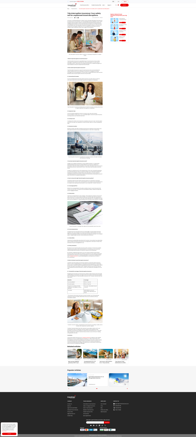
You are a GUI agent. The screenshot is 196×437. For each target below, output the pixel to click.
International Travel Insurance (89, 403)
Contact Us (69, 403)
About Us (69, 405)
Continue (9, 433)
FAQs (102, 405)
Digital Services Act (71, 413)
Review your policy (104, 409)
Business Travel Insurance (88, 409)
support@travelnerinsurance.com (122, 403)
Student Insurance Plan (96, 5)
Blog (68, 8)
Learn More (4, 431)
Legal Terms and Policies (72, 407)
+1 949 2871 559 (118, 405)
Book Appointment (87, 415)
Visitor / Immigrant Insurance (89, 405)
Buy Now (124, 5)
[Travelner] (72, 5)
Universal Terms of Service (72, 409)
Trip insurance (74, 8)
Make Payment (104, 411)
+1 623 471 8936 (80, 1)
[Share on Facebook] (74, 17)
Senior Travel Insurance (88, 407)
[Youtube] (90, 425)
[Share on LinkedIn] (78, 17)
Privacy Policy (70, 411)
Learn (103, 5)
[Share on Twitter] (76, 17)
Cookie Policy (70, 415)
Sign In (125, 1)
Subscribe (107, 422)
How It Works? (103, 403)
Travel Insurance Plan (84, 5)
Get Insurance (86, 413)
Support (109, 5)
